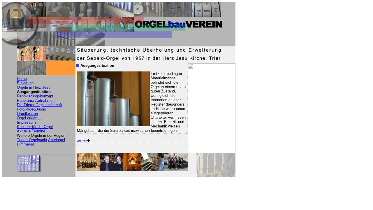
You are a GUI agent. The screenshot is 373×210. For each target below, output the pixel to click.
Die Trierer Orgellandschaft (39, 105)
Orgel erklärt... (29, 118)
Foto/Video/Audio (31, 109)
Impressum (26, 122)
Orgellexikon (27, 113)
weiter (82, 141)
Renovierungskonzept (35, 96)
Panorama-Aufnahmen (35, 100)
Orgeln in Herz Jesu (33, 87)
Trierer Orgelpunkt (32, 140)
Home (22, 78)
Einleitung (25, 83)
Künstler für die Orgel (35, 127)
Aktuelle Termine (31, 131)
